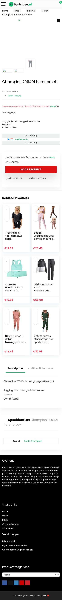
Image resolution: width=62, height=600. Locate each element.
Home (5, 10)
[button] (58, 20)
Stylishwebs (36, 595)
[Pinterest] (27, 582)
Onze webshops (10, 524)
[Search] (46, 4)
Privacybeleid (9, 541)
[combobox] (31, 574)
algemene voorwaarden (15, 545)
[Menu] (3, 4)
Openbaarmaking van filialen (17, 549)
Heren (45, 10)
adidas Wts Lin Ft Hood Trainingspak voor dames (43, 289)
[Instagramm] (16, 582)
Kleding (31, 10)
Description (15, 368)
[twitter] (10, 582)
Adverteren (8, 528)
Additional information (41, 368)
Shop (17, 10)
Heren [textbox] (30, 574)
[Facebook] (4, 582)
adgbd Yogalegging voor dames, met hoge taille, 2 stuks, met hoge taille (44, 239)
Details (53, 106)
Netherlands (21, 139)
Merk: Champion (33, 441)
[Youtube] (21, 582)
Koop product (31, 169)
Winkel (5, 515)
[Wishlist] (52, 4)
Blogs (5, 519)
